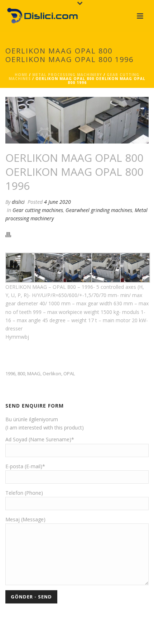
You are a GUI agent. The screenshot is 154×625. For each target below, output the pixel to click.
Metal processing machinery (67, 74)
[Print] (11, 234)
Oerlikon (52, 373)
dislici (18, 201)
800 (21, 373)
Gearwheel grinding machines (99, 210)
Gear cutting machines (38, 210)
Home (21, 74)
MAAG (33, 373)
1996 (10, 373)
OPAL (69, 373)
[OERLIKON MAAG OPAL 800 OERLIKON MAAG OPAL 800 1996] (77, 120)
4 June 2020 (57, 201)
